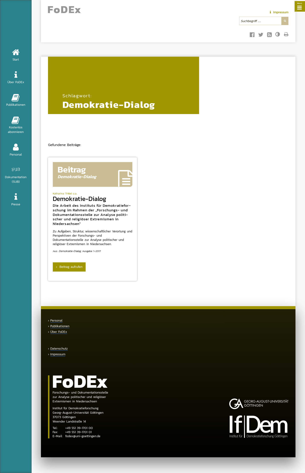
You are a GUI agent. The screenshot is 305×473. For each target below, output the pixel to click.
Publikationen (59, 326)
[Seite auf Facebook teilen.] (252, 35)
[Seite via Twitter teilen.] (261, 35)
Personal (56, 320)
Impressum (57, 354)
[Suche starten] (284, 21)
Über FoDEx (58, 332)
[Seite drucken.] (286, 34)
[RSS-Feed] (269, 35)
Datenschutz (59, 348)
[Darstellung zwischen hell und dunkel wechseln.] (278, 34)
